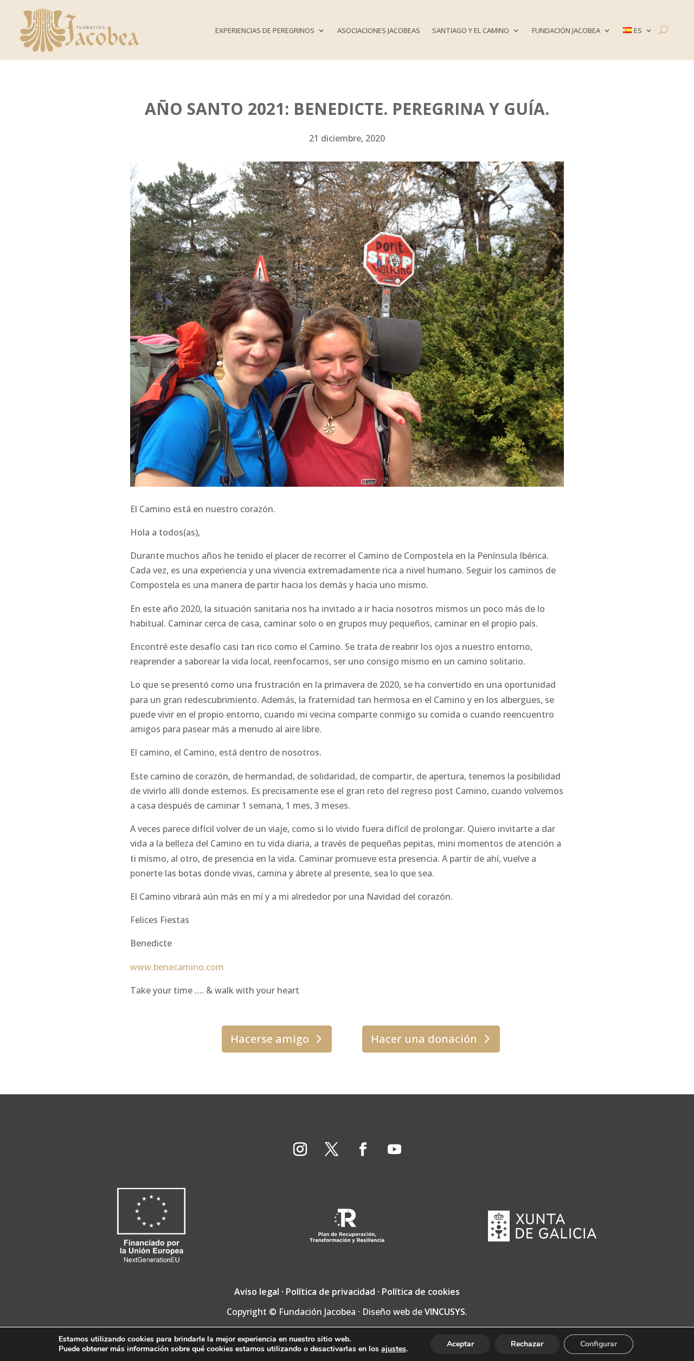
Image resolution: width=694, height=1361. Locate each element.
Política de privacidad (330, 1292)
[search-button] (663, 30)
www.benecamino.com (177, 967)
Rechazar (527, 1344)
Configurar (598, 1344)
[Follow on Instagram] (299, 1149)
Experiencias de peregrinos (264, 30)
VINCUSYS (445, 1312)
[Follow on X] (331, 1149)
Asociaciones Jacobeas (378, 30)
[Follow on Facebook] (362, 1149)
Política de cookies (421, 1292)
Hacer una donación (424, 1038)
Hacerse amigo (269, 1038)
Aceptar (460, 1344)
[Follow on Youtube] (394, 1149)
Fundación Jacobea (566, 30)
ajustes (393, 1349)
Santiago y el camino (470, 30)
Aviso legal (256, 1292)
